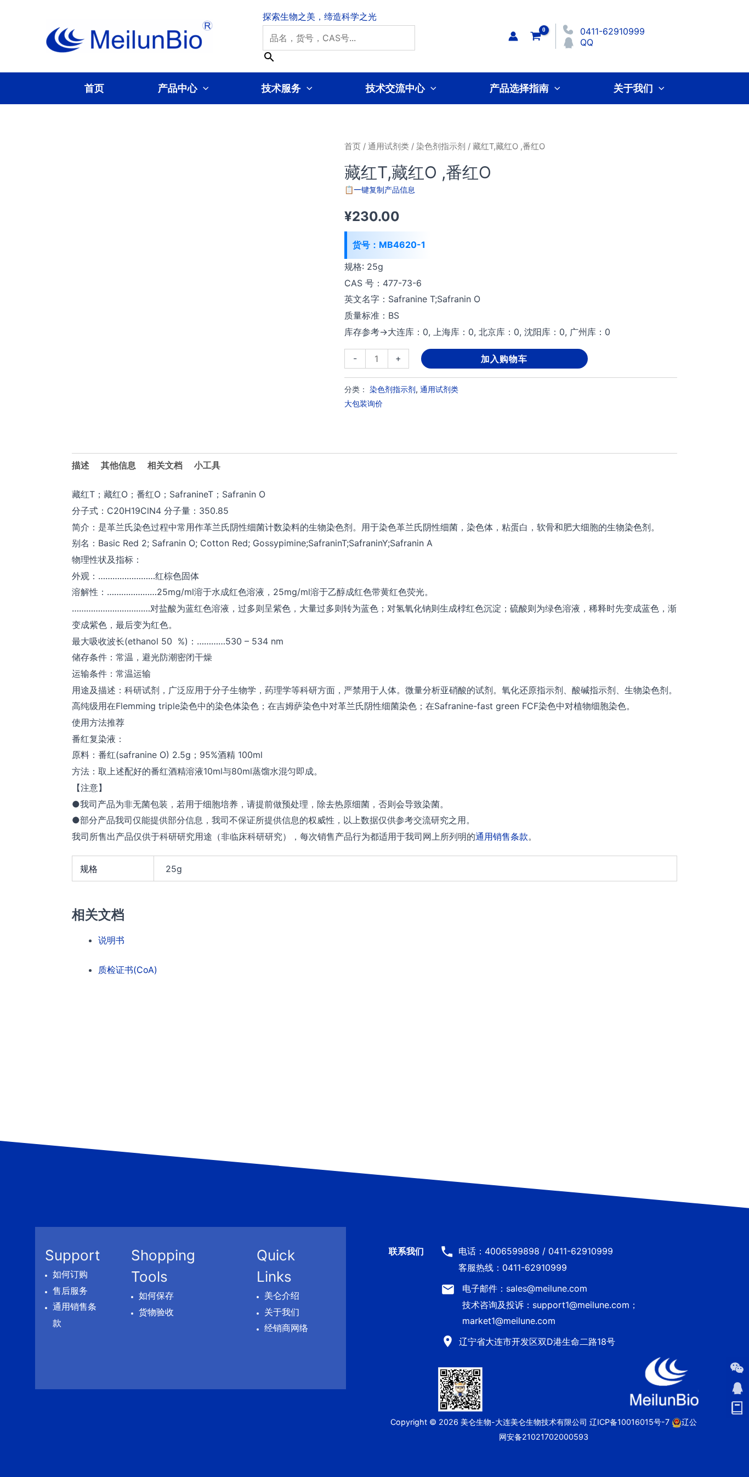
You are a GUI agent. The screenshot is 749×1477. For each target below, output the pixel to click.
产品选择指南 (519, 88)
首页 (94, 88)
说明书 (111, 940)
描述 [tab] (80, 465)
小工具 (207, 465)
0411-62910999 (612, 31)
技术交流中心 (395, 88)
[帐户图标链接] (513, 36)
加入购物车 (504, 358)
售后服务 (70, 1290)
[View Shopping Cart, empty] (535, 36)
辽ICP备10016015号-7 (629, 1422)
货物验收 (156, 1311)
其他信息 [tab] (118, 465)
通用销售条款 (501, 836)
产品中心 (177, 88)
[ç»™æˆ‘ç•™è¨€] (737, 1408)
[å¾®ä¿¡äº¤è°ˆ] (737, 1367)
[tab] (207, 465)
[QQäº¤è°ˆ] (737, 1388)
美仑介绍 (281, 1295)
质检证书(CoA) (127, 969)
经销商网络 (286, 1327)
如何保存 (156, 1295)
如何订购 (70, 1274)
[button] (203, 88)
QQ (586, 42)
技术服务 (281, 88)
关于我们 (633, 88)
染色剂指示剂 (441, 146)
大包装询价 (363, 403)
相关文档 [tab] (165, 465)
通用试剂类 (388, 146)
